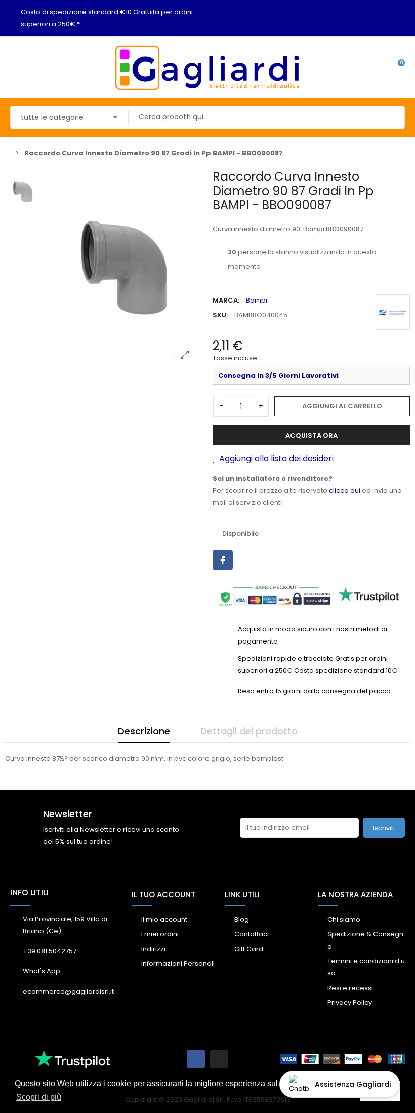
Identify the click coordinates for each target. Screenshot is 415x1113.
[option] (124, 271)
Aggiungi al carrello (342, 406)
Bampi (256, 300)
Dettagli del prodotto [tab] (249, 730)
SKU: (220, 315)
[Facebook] (196, 1059)
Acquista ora (311, 435)
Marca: (226, 300)
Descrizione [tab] (144, 730)
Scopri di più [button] (38, 1097)
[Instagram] (219, 1059)
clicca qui (344, 490)
